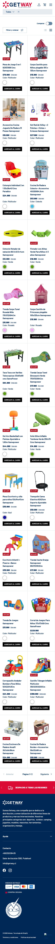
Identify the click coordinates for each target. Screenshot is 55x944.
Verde (5, 267)
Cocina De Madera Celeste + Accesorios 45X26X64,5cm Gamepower (39, 190)
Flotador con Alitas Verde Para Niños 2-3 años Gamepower (39, 252)
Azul (5, 517)
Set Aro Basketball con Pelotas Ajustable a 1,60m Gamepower (13, 439)
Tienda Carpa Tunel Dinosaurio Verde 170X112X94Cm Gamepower (38, 377)
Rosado (5, 330)
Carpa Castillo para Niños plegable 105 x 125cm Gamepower (39, 67)
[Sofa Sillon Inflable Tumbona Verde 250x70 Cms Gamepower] (41, 421)
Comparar (40, 23)
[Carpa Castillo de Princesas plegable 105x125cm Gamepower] (41, 294)
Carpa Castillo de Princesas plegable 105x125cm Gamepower (40, 312)
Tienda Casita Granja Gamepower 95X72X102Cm (39, 563)
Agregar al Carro (12, 89)
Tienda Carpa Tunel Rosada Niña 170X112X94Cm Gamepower (11, 314)
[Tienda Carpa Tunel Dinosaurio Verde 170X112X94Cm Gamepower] (41, 357)
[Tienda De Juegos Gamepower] (14, 605)
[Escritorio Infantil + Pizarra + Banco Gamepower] (14, 544)
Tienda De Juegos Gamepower (10, 622)
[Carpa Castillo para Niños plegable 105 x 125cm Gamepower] (41, 49)
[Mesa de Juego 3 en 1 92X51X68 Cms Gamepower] (14, 49)
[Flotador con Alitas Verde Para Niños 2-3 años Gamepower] (41, 233)
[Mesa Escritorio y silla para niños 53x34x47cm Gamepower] (14, 481)
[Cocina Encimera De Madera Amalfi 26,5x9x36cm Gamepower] (14, 729)
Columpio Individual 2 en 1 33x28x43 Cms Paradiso (13, 188)
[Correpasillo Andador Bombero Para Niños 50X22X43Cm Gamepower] (14, 665)
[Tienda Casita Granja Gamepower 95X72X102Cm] (41, 544)
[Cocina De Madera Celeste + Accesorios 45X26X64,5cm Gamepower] (41, 170)
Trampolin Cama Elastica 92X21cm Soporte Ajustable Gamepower (38, 501)
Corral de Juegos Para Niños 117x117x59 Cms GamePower (40, 623)
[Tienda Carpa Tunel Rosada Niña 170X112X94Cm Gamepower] (14, 294)
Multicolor (5, 82)
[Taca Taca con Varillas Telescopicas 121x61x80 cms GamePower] (14, 357)
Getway (10, 933)
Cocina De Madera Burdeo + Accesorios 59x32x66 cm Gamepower (39, 749)
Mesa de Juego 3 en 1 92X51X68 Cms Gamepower (12, 67)
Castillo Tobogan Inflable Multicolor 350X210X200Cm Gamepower (41, 685)
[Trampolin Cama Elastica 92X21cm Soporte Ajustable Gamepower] (41, 481)
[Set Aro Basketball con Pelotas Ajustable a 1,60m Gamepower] (14, 421)
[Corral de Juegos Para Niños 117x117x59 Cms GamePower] (41, 605)
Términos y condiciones (10, 937)
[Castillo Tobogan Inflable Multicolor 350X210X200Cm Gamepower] (41, 665)
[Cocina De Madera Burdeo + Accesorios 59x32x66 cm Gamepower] (41, 729)
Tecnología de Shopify (20, 933)
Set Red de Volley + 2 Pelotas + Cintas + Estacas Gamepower (39, 128)
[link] (11, 774)
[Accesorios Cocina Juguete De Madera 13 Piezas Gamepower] (14, 109)
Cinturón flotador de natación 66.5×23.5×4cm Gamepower (13, 252)
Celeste (32, 206)
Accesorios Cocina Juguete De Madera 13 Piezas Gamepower (12, 128)
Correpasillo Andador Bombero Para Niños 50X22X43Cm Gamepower (12, 685)
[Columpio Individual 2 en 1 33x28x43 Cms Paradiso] (14, 170)
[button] (45, 5)
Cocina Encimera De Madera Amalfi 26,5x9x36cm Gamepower (11, 749)
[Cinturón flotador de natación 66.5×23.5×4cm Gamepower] (14, 233)
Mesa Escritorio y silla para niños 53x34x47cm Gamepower (13, 499)
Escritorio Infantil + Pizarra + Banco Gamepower (11, 563)
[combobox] (27, 11)
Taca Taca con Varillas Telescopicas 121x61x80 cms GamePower (13, 375)
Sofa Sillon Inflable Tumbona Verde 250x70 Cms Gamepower (40, 439)
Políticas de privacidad (28, 937)
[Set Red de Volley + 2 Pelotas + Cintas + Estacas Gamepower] (41, 109)
